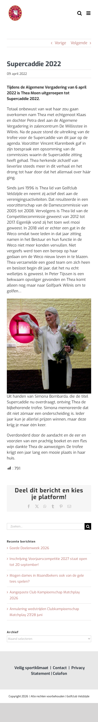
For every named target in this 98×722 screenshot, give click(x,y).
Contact (60, 667)
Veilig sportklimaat (31, 667)
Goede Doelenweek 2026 (29, 548)
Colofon (60, 673)
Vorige (60, 43)
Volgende (79, 43)
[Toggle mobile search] (79, 13)
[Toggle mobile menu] (88, 13)
